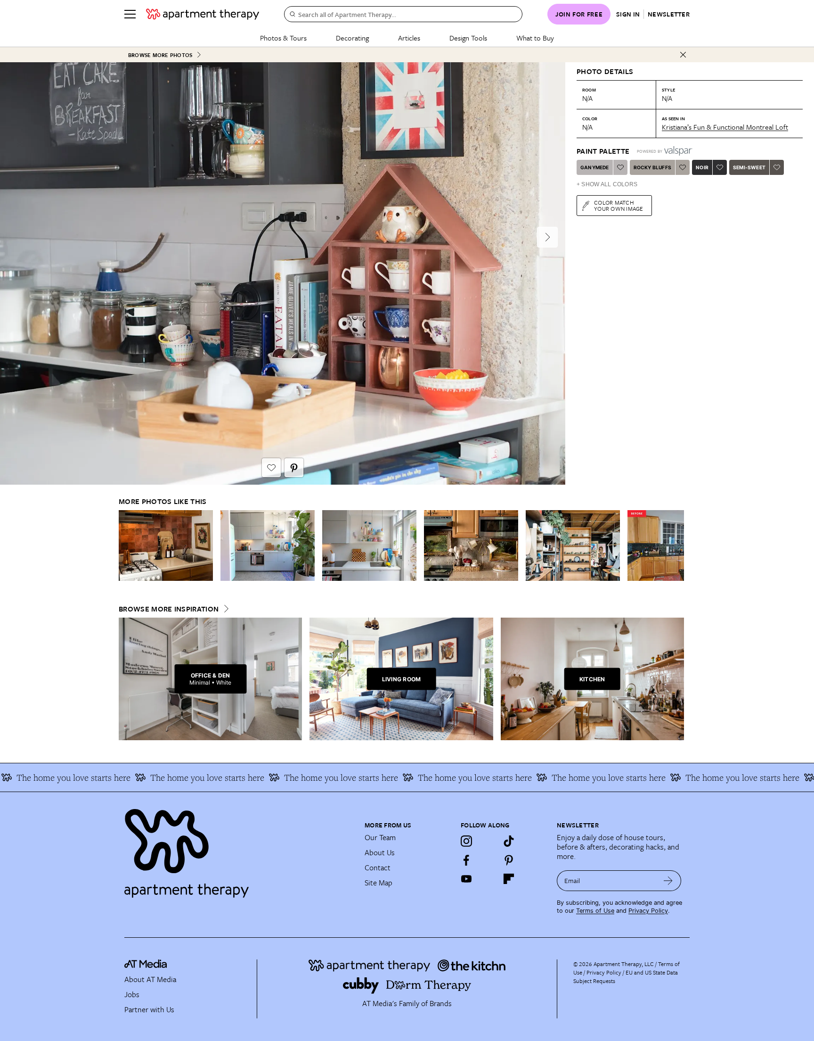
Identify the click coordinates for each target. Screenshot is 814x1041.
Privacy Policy (648, 910)
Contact (378, 867)
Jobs (131, 994)
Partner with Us (149, 1009)
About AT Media (150, 979)
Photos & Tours (283, 38)
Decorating (352, 38)
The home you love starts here (169, 777)
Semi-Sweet (749, 167)
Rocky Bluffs (652, 167)
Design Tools (468, 38)
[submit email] (668, 880)
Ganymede (594, 167)
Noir (702, 167)
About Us (380, 852)
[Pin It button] (294, 467)
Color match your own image (618, 205)
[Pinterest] (508, 860)
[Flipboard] (508, 878)
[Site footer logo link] (238, 849)
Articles (409, 38)
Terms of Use (595, 910)
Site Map (378, 882)
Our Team (380, 837)
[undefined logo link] (202, 14)
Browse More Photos (160, 55)
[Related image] (166, 545)
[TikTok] (508, 841)
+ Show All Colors (607, 184)
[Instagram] (466, 841)
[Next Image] (547, 237)
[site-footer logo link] (145, 965)
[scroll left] (126, 545)
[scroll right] (676, 545)
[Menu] (130, 14)
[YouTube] (466, 878)
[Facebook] (466, 860)
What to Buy (535, 38)
